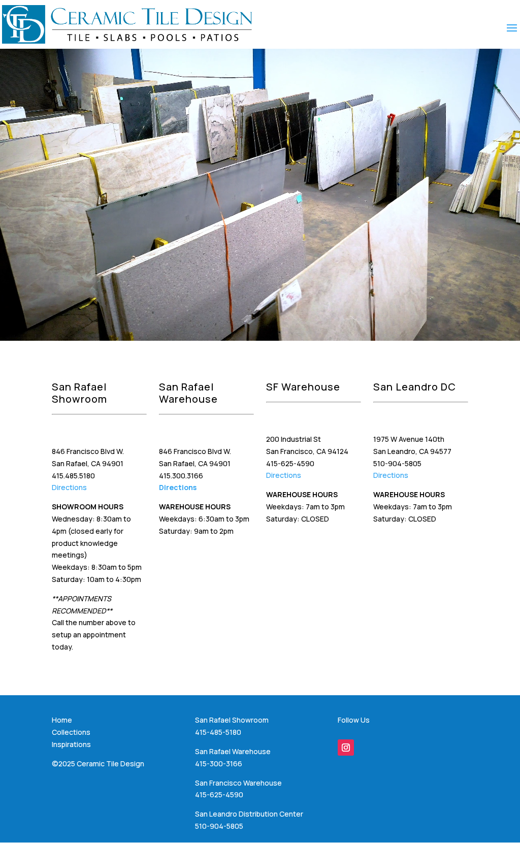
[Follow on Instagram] (346, 747)
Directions (69, 487)
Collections (71, 732)
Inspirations (71, 744)
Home (62, 720)
